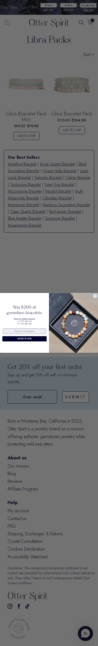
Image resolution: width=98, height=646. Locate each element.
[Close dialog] (95, 296)
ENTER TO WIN (24, 338)
